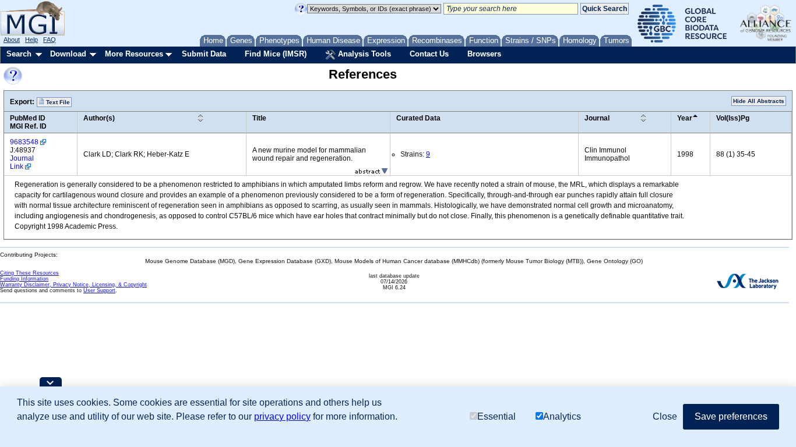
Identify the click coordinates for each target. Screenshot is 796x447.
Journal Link (22, 162)
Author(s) (99, 118)
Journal (597, 118)
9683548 (24, 142)
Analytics (562, 416)
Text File (57, 102)
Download (68, 53)
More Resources (134, 53)
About (11, 39)
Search (18, 53)
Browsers (484, 53)
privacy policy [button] (282, 416)
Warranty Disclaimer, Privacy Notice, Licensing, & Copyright (73, 285)
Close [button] (665, 416)
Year (684, 118)
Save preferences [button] (731, 416)
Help (31, 39)
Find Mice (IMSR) (276, 53)
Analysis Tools (363, 53)
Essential (496, 416)
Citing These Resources (29, 273)
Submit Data (204, 53)
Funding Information (24, 279)
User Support (99, 290)
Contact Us (429, 53)
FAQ (49, 39)
